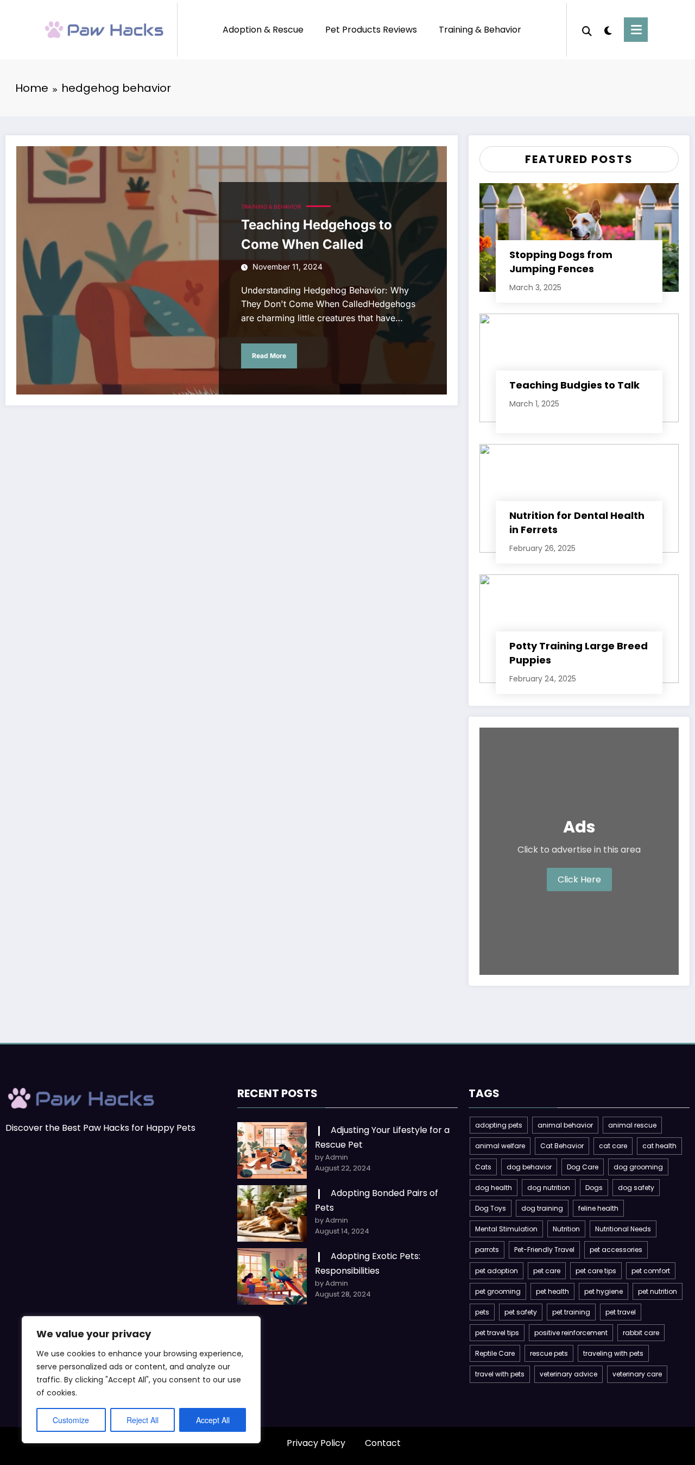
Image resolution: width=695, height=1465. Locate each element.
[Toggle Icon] (636, 29)
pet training (571, 1312)
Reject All (143, 1419)
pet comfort (650, 1270)
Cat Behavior (562, 1145)
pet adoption (496, 1270)
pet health (552, 1291)
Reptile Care (495, 1353)
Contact (383, 1443)
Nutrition (566, 1229)
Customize (71, 1419)
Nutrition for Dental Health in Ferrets (577, 522)
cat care (613, 1145)
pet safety (520, 1312)
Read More (269, 356)
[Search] (587, 30)
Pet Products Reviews (371, 29)
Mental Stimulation (506, 1229)
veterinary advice (568, 1374)
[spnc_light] (608, 29)
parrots (487, 1249)
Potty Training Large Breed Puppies (578, 653)
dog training (542, 1208)
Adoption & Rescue (263, 29)
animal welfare (500, 1145)
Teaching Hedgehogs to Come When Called (316, 234)
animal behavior (565, 1125)
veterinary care (637, 1374)
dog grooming (638, 1167)
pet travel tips (497, 1332)
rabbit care (641, 1332)
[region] (141, 1379)
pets (482, 1312)
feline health (598, 1208)
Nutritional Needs (623, 1229)
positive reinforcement (571, 1332)
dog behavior (529, 1167)
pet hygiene (603, 1291)
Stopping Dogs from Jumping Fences (560, 262)
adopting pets (498, 1125)
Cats (483, 1167)
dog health (493, 1187)
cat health (659, 1145)
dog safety (636, 1187)
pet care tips (596, 1270)
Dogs (594, 1187)
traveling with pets (613, 1353)
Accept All (213, 1419)
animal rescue (632, 1125)
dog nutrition (548, 1187)
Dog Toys (490, 1208)
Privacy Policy (316, 1443)
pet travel (620, 1312)
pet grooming (498, 1291)
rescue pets (549, 1353)
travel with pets (500, 1374)
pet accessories (616, 1249)
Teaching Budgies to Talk (574, 385)
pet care (546, 1270)
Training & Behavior (480, 29)
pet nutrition (657, 1291)
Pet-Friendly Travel (544, 1249)
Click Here (579, 879)
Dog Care (582, 1167)
